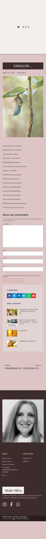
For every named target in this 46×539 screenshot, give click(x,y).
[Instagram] (23, 27)
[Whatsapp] (28, 27)
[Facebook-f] (26, 27)
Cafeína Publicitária (23, 518)
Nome (4, 250)
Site (4, 266)
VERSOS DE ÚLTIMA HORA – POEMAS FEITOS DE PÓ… (28, 311)
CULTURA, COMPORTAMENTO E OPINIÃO (10, 470)
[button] (18, 27)
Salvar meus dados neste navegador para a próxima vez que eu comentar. (21, 276)
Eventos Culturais (8, 464)
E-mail (4, 258)
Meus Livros (6, 458)
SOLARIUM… (23, 331)
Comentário (6, 224)
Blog (3, 475)
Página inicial (6, 461)
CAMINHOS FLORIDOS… (28, 341)
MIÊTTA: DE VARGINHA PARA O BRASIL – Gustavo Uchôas (28, 322)
